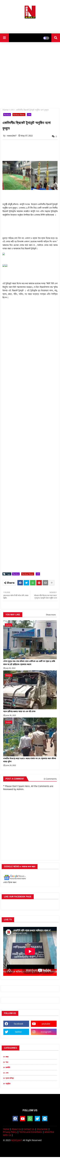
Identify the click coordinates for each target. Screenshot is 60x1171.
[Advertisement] (30, 25)
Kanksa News (19, 114)
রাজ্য (7, 1056)
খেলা (11, 109)
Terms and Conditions (30, 1131)
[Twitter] (26, 582)
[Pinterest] (39, 582)
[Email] (45, 582)
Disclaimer (42, 1129)
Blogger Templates (27, 1148)
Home (5, 109)
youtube (46, 1023)
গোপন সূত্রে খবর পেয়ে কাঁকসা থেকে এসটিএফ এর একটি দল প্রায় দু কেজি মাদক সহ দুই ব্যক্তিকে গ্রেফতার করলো (29, 662)
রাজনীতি (8, 1067)
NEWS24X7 (16, 1140)
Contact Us (28, 1129)
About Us (16, 1129)
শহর (7, 1062)
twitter (18, 1031)
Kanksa (7, 114)
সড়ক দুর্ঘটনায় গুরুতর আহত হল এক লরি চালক (19, 711)
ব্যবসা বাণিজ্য (10, 1078)
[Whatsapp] (33, 582)
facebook (18, 1023)
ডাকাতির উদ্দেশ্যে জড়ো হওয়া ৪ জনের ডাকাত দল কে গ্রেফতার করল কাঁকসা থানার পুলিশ (29, 760)
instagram (46, 1031)
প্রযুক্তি (8, 1083)
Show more (51, 614)
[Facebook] (20, 582)
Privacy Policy (10, 1131)
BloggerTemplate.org (30, 1151)
